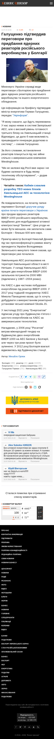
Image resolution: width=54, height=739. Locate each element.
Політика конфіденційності (14, 550)
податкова (6, 697)
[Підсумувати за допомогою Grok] (39, 387)
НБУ (3, 665)
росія (35, 363)
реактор (22, 363)
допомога (6, 681)
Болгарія (8, 363)
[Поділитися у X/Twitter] (26, 376)
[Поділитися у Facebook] (21, 376)
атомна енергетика (31, 366)
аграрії (4, 677)
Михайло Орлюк (17, 356)
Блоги (4, 597)
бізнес (4, 657)
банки (4, 636)
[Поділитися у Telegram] (30, 376)
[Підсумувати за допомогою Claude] (30, 387)
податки (5, 673)
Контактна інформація (12, 534)
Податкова (6, 640)
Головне (5, 614)
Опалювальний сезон (12, 652)
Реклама (5, 542)
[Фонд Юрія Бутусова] (27, 400)
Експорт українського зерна (15, 644)
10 (33, 30)
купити (13, 508)
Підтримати (6, 538)
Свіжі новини (7, 559)
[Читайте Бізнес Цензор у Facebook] (16, 727)
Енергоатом (10, 366)
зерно (4, 689)
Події (3, 577)
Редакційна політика (11, 554)
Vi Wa (11, 432)
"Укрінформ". (20, 115)
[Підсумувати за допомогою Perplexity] (35, 387)
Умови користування (11, 546)
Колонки (5, 626)
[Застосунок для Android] (29, 727)
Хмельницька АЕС (36, 368)
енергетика (6, 669)
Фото (3, 585)
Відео (4, 589)
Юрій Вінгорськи (17, 468)
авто (3, 685)
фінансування (8, 693)
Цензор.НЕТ (6, 569)
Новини (7, 26)
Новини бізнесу (9, 563)
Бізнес (4, 606)
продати (6, 508)
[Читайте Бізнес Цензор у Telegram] (24, 727)
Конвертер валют (12, 504)
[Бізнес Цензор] (15, 4)
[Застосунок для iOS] (33, 727)
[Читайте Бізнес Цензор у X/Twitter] (20, 727)
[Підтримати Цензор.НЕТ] (27, 411)
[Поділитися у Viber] (39, 376)
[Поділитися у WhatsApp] (34, 376)
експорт (5, 661)
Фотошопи (6, 593)
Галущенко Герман (13, 368)
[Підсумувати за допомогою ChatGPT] (26, 387)
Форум (4, 601)
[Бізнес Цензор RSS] (38, 727)
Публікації (6, 622)
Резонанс (6, 581)
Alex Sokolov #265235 (20, 445)
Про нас (5, 530)
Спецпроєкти (7, 618)
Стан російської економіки (14, 648)
